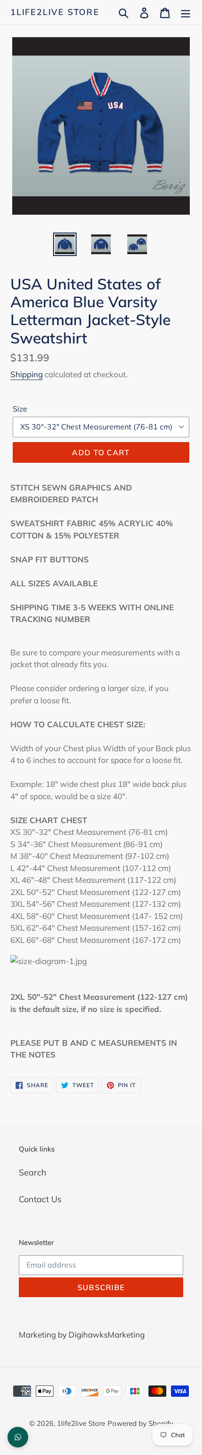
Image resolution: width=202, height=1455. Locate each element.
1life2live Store (55, 12)
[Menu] (185, 12)
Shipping (26, 374)
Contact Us (40, 1199)
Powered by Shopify (140, 1423)
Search (33, 1172)
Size (20, 408)
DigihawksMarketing (107, 1334)
